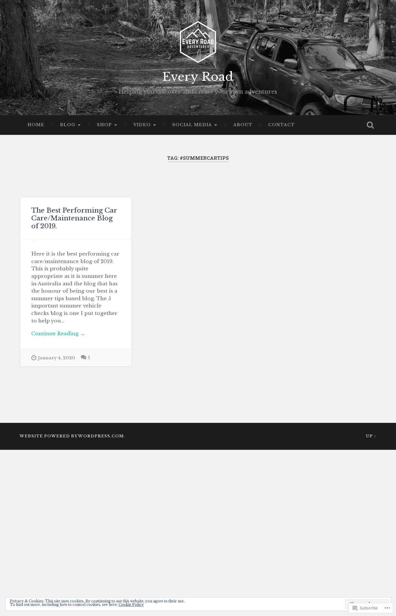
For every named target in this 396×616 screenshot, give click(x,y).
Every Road (197, 77)
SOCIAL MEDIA (192, 124)
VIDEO (142, 124)
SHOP (104, 124)
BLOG (67, 124)
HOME (36, 124)
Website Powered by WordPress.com (72, 436)
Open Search (370, 125)
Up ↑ (371, 436)
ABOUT (243, 124)
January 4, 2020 (56, 357)
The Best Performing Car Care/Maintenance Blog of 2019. (74, 218)
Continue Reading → (58, 333)
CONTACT (281, 124)
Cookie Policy (131, 604)
